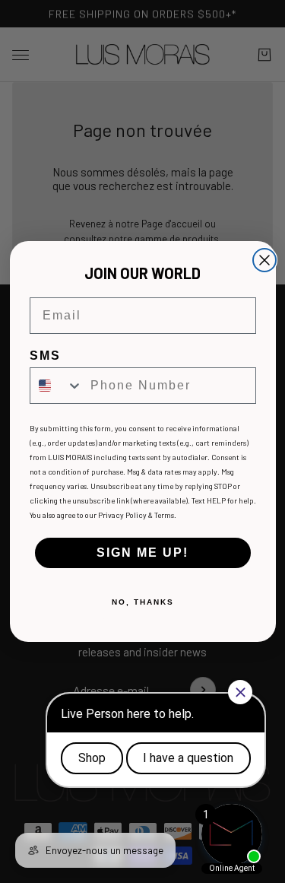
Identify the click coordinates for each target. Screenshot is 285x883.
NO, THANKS (143, 602)
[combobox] (56, 385)
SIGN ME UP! (142, 552)
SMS (45, 355)
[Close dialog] (264, 260)
